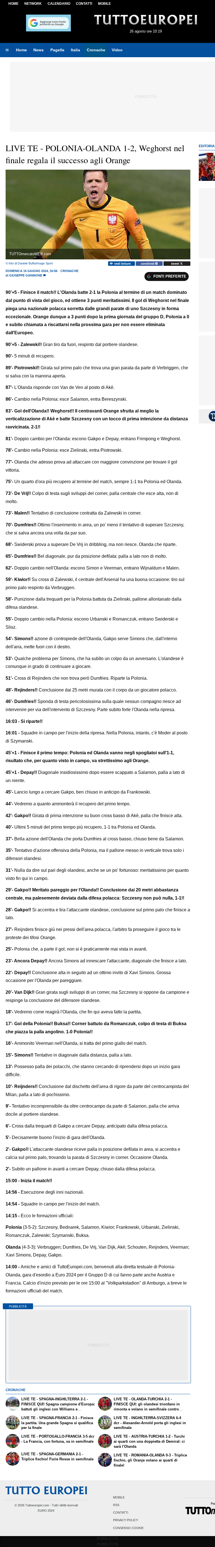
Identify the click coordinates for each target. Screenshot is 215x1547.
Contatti (120, 1512)
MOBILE (104, 3)
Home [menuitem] (21, 50)
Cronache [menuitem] (96, 50)
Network (33, 3)
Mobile (119, 1497)
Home (13, 3)
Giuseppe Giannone (25, 275)
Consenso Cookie (128, 1528)
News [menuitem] (38, 50)
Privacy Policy (125, 1520)
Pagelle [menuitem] (57, 50)
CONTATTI (84, 3)
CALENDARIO (59, 3)
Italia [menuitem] (75, 50)
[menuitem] (7, 50)
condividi (148, 263)
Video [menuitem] (117, 50)
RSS (116, 1505)
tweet (175, 263)
